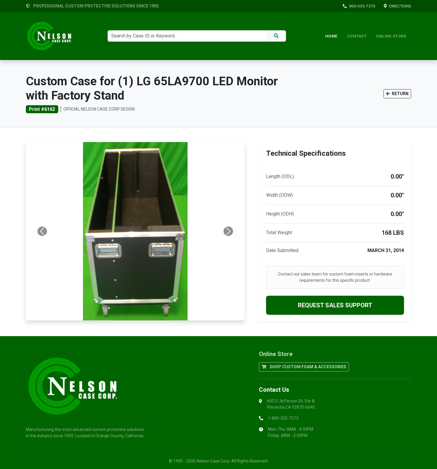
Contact (357, 36)
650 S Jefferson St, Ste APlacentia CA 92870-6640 (291, 404)
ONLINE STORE (391, 36)
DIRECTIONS (400, 6)
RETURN (399, 93)
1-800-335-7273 (283, 418)
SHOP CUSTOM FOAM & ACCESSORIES (307, 366)
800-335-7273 (362, 6)
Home (331, 36)
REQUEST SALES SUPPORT (335, 305)
